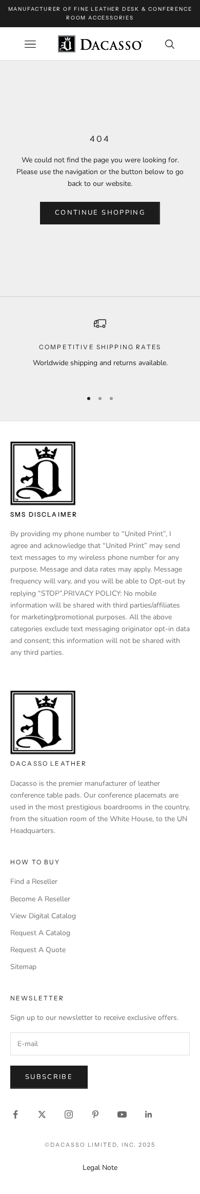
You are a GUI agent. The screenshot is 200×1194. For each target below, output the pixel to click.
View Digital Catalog (43, 916)
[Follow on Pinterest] (95, 1114)
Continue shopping (100, 212)
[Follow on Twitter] (42, 1114)
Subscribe (49, 1077)
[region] (100, 349)
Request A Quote (38, 950)
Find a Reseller (33, 881)
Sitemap (23, 967)
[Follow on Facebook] (15, 1114)
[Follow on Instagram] (69, 1114)
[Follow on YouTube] (122, 1114)
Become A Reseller (40, 899)
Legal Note (100, 1167)
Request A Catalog (40, 933)
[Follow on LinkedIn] (149, 1114)
